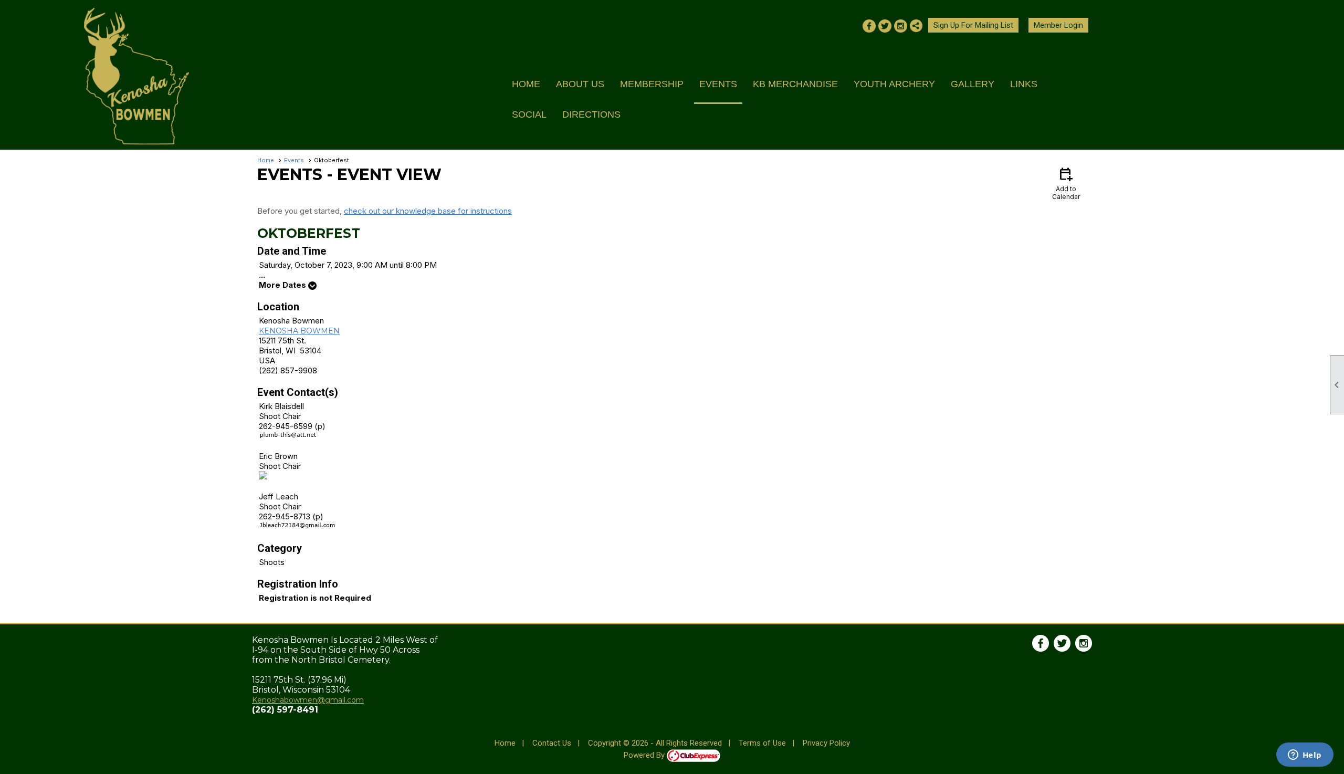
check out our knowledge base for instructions (428, 211)
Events (718, 84)
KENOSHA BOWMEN (299, 331)
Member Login (1058, 25)
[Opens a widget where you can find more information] (1305, 755)
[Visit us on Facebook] (869, 26)
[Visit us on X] (884, 26)
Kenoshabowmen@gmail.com (308, 700)
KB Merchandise (795, 84)
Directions (591, 114)
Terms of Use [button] (762, 743)
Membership (652, 84)
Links (1023, 84)
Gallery (972, 84)
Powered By (645, 755)
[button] (580, 89)
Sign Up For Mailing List (973, 25)
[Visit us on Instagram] (900, 26)
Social (529, 114)
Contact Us (551, 743)
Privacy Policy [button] (826, 743)
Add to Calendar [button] (1066, 183)
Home (526, 84)
